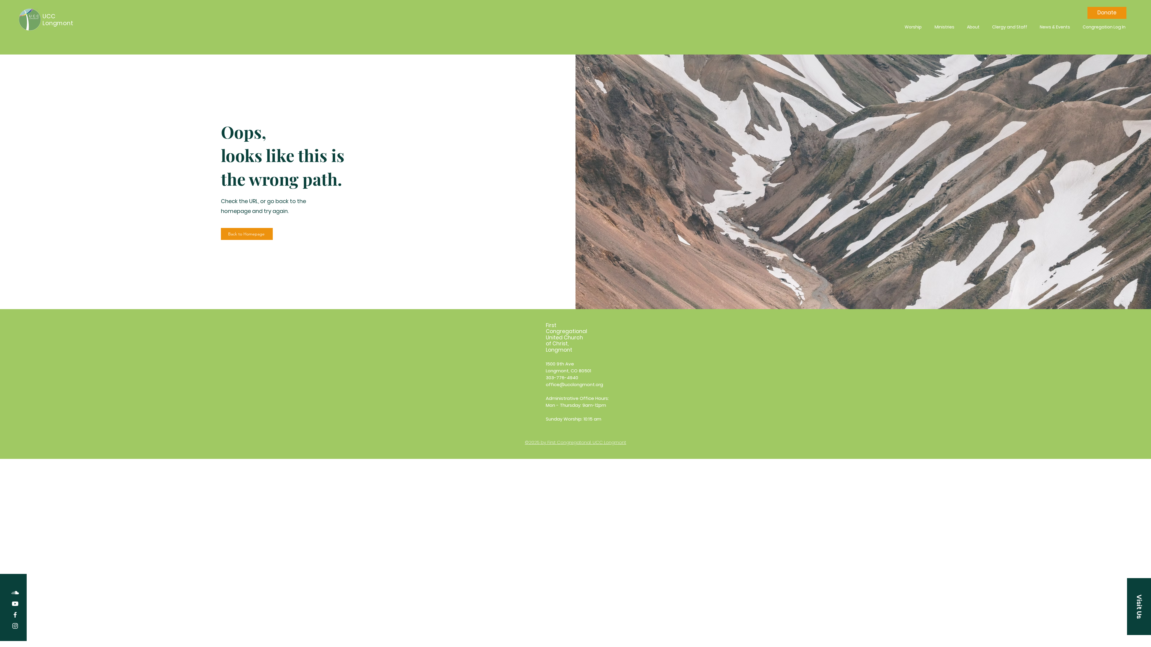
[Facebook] (15, 615)
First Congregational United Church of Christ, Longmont (566, 337)
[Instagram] (15, 626)
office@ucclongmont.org (574, 384)
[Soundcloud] (15, 592)
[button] (1139, 606)
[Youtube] (15, 603)
